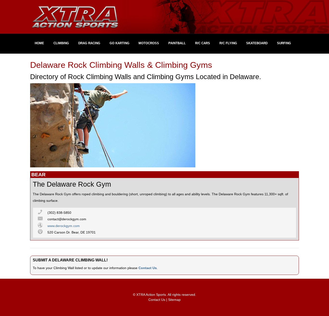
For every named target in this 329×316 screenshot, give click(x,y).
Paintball (177, 43)
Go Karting (119, 43)
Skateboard (257, 43)
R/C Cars (202, 43)
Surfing (284, 43)
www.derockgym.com (63, 226)
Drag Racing (89, 43)
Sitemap (174, 300)
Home (39, 43)
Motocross (148, 43)
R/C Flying (228, 43)
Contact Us (147, 268)
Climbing (61, 43)
